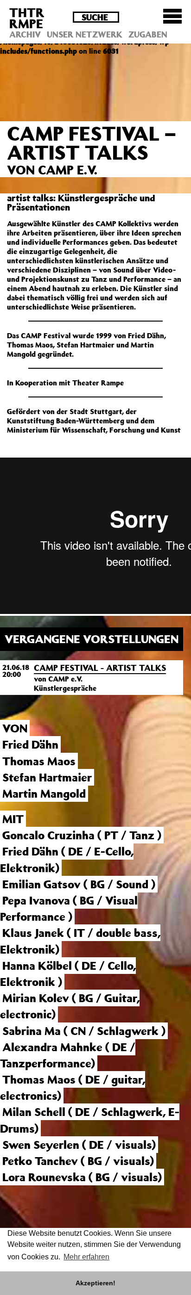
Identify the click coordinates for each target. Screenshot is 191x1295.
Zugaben (147, 34)
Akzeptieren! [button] (95, 1283)
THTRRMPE (27, 17)
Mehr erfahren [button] (86, 1257)
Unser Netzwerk (84, 34)
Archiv (25, 34)
